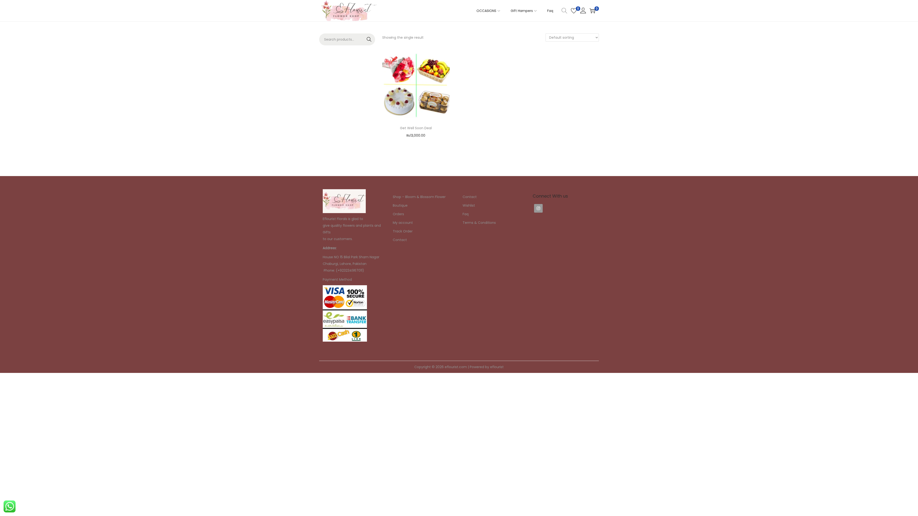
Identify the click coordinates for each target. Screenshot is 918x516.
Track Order (403, 231)
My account (403, 222)
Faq (466, 214)
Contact (400, 239)
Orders (398, 214)
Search (369, 39)
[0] (574, 11)
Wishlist (469, 205)
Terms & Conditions (479, 222)
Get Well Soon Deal (416, 128)
